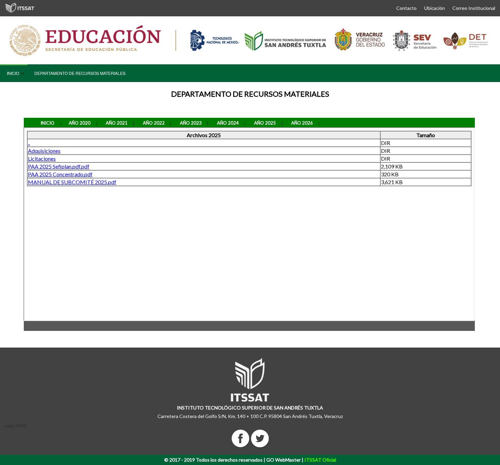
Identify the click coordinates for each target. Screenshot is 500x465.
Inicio (13, 73)
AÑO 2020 (79, 123)
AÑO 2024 (228, 123)
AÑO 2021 (117, 123)
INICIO (47, 123)
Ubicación (434, 8)
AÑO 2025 (265, 123)
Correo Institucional (473, 8)
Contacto (406, 8)
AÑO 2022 (154, 123)
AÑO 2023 (191, 123)
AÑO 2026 (302, 123)
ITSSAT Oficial (320, 460)
